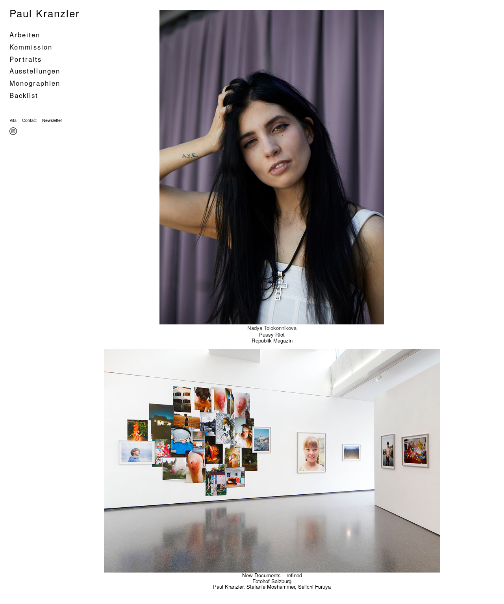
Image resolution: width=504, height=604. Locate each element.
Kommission (30, 47)
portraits (25, 59)
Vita (13, 120)
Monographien (34, 83)
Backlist (23, 95)
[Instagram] (13, 131)
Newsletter (52, 120)
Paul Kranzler (44, 13)
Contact (29, 120)
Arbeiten (24, 34)
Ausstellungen (34, 71)
